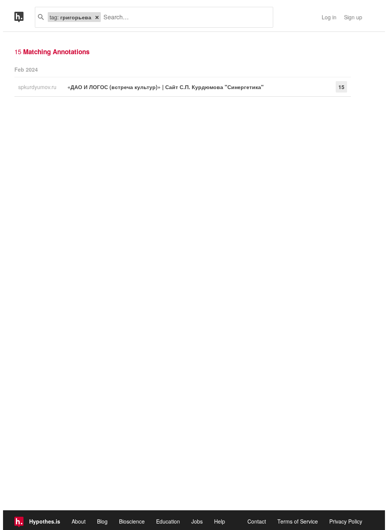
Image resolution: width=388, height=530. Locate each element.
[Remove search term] (97, 17)
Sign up (353, 17)
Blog (102, 521)
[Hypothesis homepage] (24, 17)
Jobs (197, 521)
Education (168, 521)
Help (219, 521)
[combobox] (184, 17)
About (79, 521)
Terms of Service (297, 521)
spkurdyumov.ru (38, 87)
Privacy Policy (345, 521)
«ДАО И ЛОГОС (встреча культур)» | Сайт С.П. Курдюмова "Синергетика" (165, 87)
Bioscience (132, 521)
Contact (256, 521)
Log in (329, 17)
